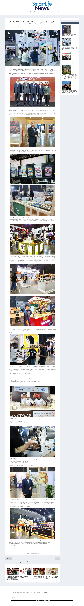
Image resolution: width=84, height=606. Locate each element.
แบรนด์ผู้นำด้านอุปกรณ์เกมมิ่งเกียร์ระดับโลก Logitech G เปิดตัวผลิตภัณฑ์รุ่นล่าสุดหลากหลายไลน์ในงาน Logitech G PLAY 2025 (69, 92)
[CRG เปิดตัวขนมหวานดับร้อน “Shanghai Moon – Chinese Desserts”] (39, 571)
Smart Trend (44, 11)
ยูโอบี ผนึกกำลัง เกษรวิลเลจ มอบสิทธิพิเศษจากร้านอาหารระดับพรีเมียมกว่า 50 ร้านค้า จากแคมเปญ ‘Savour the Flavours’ (13, 578)
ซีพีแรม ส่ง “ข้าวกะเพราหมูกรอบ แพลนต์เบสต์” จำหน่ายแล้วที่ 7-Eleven (52, 577)
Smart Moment (37, 11)
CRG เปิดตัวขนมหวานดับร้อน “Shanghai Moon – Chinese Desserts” (38, 577)
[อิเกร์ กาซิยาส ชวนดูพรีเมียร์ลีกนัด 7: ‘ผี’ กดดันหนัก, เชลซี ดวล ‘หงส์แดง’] (66, 33)
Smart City (57, 11)
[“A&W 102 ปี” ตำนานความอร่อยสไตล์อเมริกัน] (26, 571)
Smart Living (30, 11)
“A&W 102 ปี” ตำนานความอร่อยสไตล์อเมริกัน (26, 577)
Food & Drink (35, 26)
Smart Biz (24, 11)
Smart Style (51, 11)
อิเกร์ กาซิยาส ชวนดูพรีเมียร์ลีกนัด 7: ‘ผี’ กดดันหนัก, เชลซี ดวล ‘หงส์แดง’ (69, 35)
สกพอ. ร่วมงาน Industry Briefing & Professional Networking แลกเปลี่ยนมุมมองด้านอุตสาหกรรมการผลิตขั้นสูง (69, 61)
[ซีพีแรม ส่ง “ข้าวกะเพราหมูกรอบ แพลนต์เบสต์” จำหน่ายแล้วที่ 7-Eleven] (52, 571)
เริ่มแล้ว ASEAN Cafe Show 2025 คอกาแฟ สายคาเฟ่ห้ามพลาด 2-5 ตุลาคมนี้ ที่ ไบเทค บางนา (69, 48)
